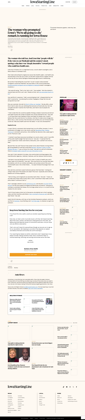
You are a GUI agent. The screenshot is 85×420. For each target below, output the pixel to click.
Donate (74, 2)
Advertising (59, 403)
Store (62, 5)
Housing (20, 403)
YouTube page (35, 201)
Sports (9, 412)
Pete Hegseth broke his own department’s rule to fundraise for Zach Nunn (64, 142)
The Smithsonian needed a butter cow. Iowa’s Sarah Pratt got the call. (63, 355)
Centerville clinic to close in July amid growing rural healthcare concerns (38, 310)
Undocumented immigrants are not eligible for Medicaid (23, 85)
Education (20, 399)
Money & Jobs (11, 408)
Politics (37, 5)
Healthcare (10, 403)
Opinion (27, 5)
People (16, 267)
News (23, 5)
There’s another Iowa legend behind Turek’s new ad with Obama (65, 200)
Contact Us (59, 401)
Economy (10, 399)
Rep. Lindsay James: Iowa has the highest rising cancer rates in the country (64, 212)
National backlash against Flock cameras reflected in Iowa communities (63, 346)
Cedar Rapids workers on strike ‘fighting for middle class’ (65, 177)
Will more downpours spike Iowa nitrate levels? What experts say (63, 363)
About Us (59, 397)
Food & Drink (42, 397)
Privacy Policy (42, 418)
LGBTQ (19, 406)
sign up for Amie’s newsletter (35, 288)
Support (31, 418)
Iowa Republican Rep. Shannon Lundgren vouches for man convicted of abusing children (64, 132)
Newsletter (56, 5)
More (59, 393)
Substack (16, 201)
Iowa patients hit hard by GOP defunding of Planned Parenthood (38, 301)
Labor (61, 174)
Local (32, 5)
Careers (36, 418)
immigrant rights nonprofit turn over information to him (27, 151)
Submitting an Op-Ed (72, 401)
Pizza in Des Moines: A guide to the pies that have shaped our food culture (63, 372)
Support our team (31, 254)
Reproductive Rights (12, 410)
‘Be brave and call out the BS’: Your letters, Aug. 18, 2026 (64, 152)
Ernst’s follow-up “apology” (33, 104)
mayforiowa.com (31, 183)
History (40, 399)
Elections (10, 401)
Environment (63, 208)
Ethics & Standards (24, 418)
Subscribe (68, 2)
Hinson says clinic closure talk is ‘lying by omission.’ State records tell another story (15, 301)
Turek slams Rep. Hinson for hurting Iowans (64, 223)
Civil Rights (10, 397)
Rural (19, 410)
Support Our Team (72, 399)
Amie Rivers (10, 46)
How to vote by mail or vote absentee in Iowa (62, 337)
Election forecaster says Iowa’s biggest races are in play (64, 122)
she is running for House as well (38, 194)
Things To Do (44, 5)
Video (50, 5)
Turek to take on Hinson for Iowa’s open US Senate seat (15, 310)
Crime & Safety (21, 397)
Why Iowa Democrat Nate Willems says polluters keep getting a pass (65, 188)
